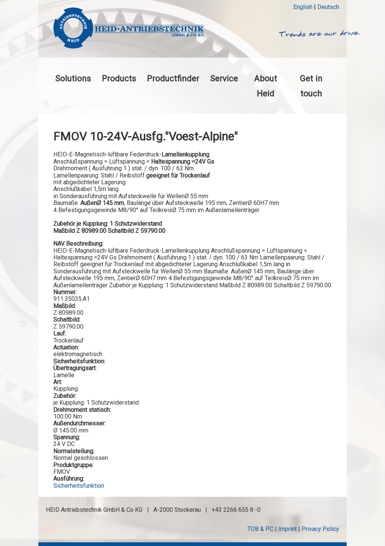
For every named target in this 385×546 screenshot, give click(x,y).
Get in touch (311, 85)
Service (224, 78)
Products (119, 78)
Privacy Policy (320, 528)
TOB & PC (260, 528)
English (302, 7)
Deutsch (328, 7)
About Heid (265, 85)
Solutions (73, 78)
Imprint (287, 528)
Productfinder (173, 78)
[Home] (128, 29)
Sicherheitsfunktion (78, 485)
